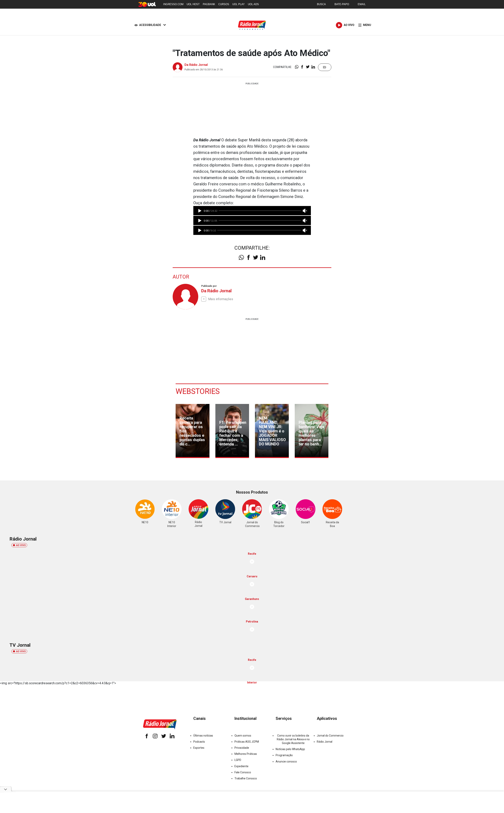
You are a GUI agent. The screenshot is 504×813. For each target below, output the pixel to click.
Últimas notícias (203, 735)
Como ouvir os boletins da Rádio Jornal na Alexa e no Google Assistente (293, 739)
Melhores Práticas (245, 753)
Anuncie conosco (286, 761)
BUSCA (321, 4)
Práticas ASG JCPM (246, 741)
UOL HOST (193, 4)
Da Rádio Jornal (196, 65)
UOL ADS (253, 4)
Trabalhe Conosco (245, 778)
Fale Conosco (242, 772)
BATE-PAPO (341, 4)
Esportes (198, 747)
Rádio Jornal (324, 741)
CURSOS (223, 4)
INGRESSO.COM (173, 4)
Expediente (241, 766)
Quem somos (242, 735)
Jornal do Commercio (330, 735)
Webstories (198, 391)
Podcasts (199, 741)
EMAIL (362, 4)
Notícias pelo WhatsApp (290, 749)
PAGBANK (209, 4)
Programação (284, 755)
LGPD (237, 759)
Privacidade (241, 747)
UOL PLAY (238, 4)
